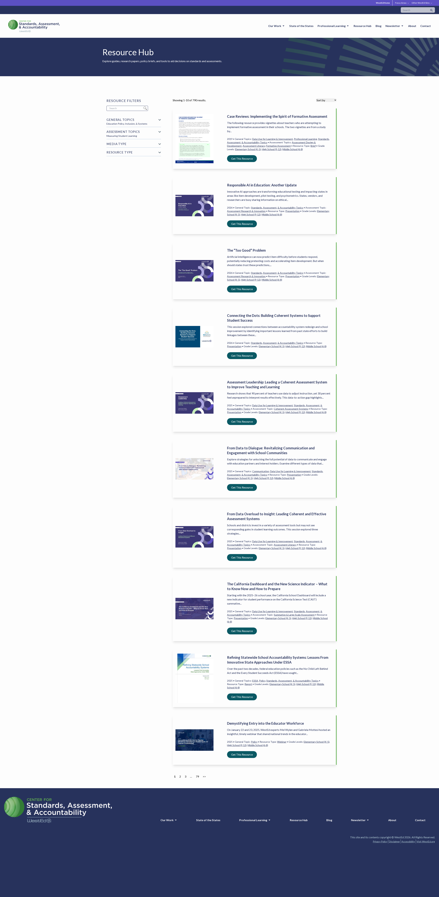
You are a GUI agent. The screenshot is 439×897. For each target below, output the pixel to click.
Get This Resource (242, 158)
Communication (260, 471)
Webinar (281, 741)
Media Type (116, 144)
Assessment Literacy (254, 145)
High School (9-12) (271, 149)
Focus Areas (401, 3)
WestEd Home (383, 3)
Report (248, 684)
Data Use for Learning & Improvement (272, 138)
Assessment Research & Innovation (246, 211)
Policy (262, 680)
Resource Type (119, 152)
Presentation (292, 211)
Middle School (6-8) (292, 149)
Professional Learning (305, 138)
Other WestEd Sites (421, 3)
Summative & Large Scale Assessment (294, 614)
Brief (313, 145)
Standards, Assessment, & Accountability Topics (277, 207)
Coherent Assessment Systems (291, 408)
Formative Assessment (278, 145)
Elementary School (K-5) (248, 149)
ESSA (255, 680)
